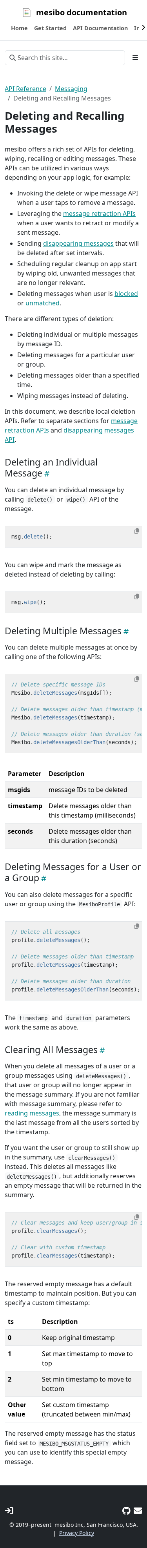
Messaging (71, 88)
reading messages (32, 1113)
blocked (126, 293)
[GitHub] (126, 1510)
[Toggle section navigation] (135, 58)
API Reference (25, 88)
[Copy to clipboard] (137, 531)
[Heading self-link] (45, 473)
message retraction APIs (99, 213)
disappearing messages (78, 243)
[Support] (138, 1510)
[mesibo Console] (9, 1510)
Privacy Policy (76, 1533)
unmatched (42, 303)
